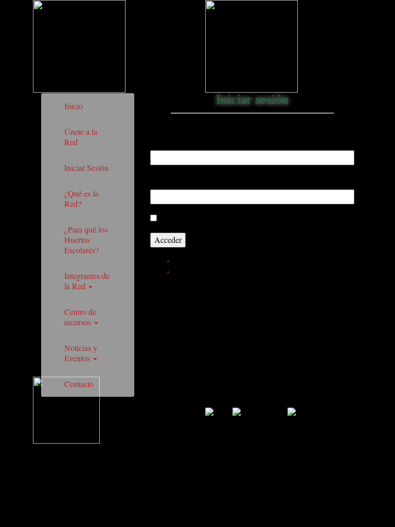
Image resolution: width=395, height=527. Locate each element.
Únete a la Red (80, 136)
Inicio (73, 105)
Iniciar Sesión (86, 167)
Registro (188, 261)
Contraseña (170, 179)
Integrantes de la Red (87, 280)
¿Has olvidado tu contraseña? (222, 272)
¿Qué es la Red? (81, 198)
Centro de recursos (80, 316)
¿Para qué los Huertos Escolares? (85, 239)
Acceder (168, 239)
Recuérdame (181, 218)
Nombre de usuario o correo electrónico (219, 140)
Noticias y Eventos (80, 352)
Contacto (79, 383)
